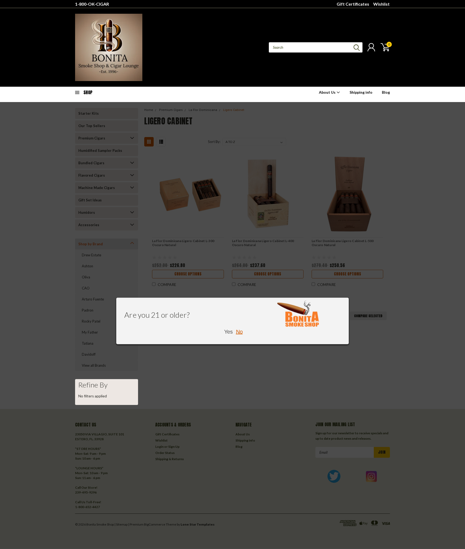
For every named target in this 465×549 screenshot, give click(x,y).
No (239, 332)
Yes (228, 332)
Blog (386, 92)
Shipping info (361, 92)
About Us (327, 92)
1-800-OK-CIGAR (92, 3)
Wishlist (381, 3)
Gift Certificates (353, 3)
